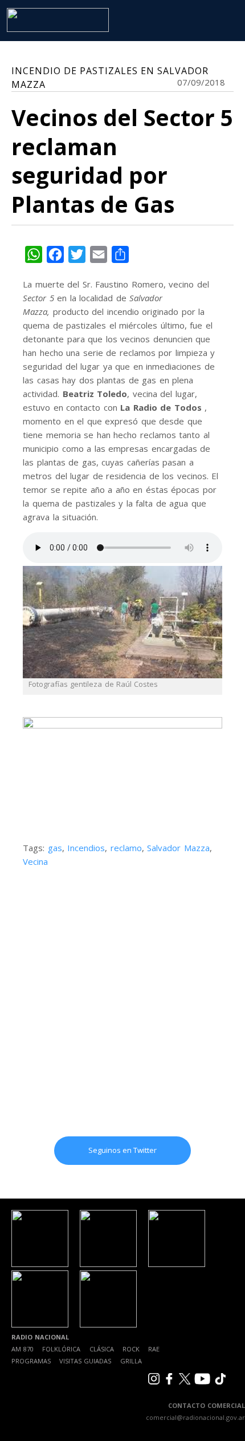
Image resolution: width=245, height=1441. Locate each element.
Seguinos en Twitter (122, 1150)
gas (55, 847)
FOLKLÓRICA (61, 1349)
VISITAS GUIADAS (85, 1361)
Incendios (86, 847)
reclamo (126, 847)
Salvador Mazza (178, 847)
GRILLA (131, 1361)
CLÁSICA (101, 1349)
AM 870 (22, 1349)
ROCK (131, 1349)
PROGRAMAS (31, 1361)
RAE (154, 1349)
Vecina (35, 861)
